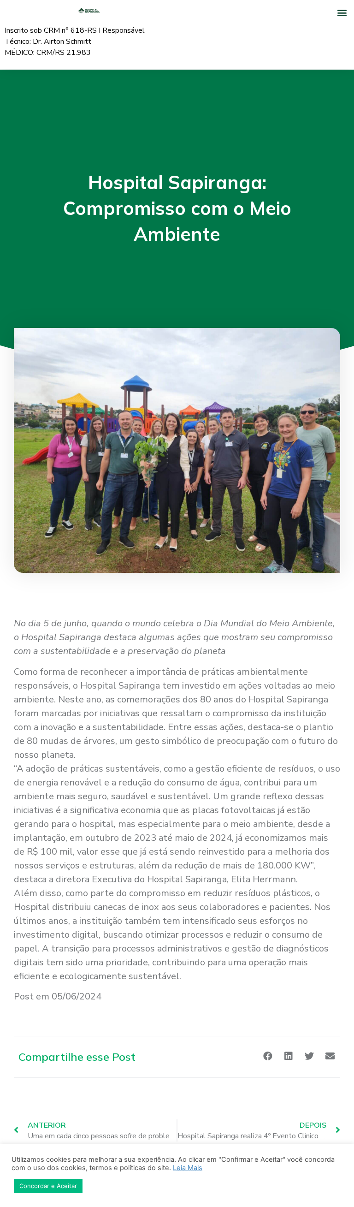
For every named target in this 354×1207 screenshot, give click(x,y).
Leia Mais (187, 1168)
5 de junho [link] (65, 623)
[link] (65, 623)
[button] (341, 12)
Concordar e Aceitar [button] (48, 1185)
